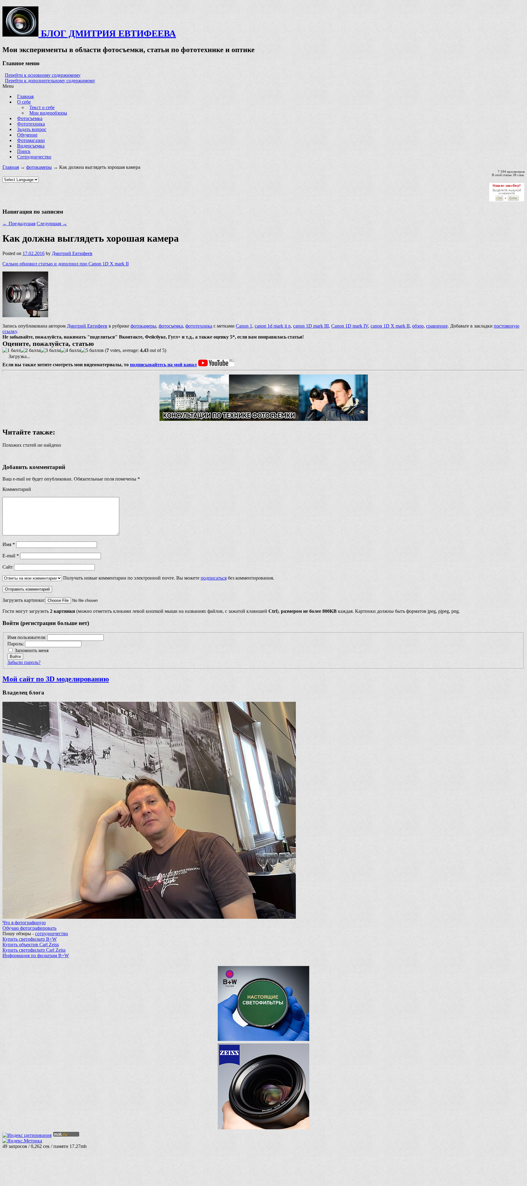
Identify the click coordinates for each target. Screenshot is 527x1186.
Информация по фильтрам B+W (35, 955)
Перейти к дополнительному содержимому (50, 80)
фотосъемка (171, 325)
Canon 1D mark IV (349, 325)
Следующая (52, 223)
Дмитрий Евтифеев (72, 253)
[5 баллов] (92, 350)
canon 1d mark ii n (273, 325)
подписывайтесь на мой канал (163, 364)
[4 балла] (71, 350)
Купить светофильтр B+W (29, 939)
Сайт (7, 567)
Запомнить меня (31, 650)
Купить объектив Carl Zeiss (30, 944)
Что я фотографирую (24, 922)
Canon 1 (244, 325)
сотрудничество (51, 933)
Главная (10, 167)
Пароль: (16, 643)
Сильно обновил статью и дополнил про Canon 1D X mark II (65, 263)
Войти (15, 656)
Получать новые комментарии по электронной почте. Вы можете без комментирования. (168, 578)
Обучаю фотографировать (29, 928)
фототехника (198, 325)
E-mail (10, 555)
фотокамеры (39, 167)
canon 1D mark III (311, 325)
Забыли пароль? (24, 662)
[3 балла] (51, 350)
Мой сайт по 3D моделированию (55, 679)
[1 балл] (11, 350)
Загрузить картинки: (23, 600)
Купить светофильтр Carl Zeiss (34, 950)
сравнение (437, 325)
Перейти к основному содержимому (43, 75)
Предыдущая (18, 223)
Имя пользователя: (27, 637)
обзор (418, 325)
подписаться (214, 578)
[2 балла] (30, 350)
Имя (8, 544)
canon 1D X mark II (390, 325)
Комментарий (16, 489)
